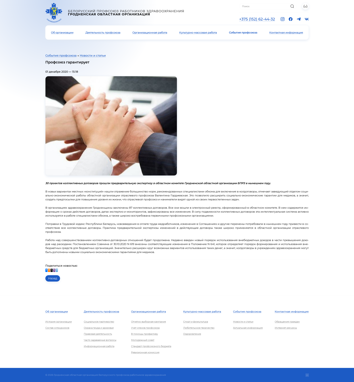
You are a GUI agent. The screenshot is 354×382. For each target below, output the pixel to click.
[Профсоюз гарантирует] (111, 126)
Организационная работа (149, 32)
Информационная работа (99, 346)
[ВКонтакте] (46, 270)
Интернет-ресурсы (286, 327)
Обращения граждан (287, 321)
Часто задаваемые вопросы (100, 340)
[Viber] (54, 270)
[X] (52, 270)
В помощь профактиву (144, 333)
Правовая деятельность (98, 333)
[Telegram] (57, 270)
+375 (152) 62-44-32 (257, 19)
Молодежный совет (142, 340)
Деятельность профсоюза (102, 32)
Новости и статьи (93, 55)
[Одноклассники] (49, 270)
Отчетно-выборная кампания (148, 321)
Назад (52, 278)
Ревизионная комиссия (145, 352)
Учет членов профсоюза (145, 327)
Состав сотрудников (57, 327)
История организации (58, 321)
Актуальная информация (248, 327)
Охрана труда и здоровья (99, 327)
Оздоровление (192, 333)
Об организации (62, 32)
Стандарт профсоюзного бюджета (151, 346)
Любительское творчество (198, 327)
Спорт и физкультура (195, 321)
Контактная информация (286, 32)
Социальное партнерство (99, 321)
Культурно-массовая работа (198, 32)
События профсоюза (243, 32)
